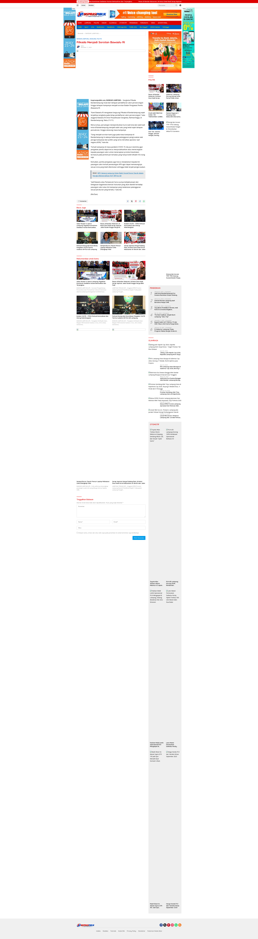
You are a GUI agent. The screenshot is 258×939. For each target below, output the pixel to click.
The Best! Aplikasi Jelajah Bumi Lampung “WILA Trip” (164, 316)
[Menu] (78, 5)
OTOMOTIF (123, 23)
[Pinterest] (168, 925)
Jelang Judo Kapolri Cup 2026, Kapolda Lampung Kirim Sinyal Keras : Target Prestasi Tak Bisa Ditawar (170, 353)
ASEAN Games (155, 27)
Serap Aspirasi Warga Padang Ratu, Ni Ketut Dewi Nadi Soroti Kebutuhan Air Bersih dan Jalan (134, 247)
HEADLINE (93, 39)
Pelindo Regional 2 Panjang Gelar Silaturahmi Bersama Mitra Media (173, 115)
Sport (86, 27)
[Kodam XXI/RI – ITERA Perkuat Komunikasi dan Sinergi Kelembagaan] (135, 216)
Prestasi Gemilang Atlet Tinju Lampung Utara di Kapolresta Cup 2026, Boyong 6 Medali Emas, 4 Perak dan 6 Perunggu (170, 393)
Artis (92, 27)
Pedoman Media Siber (154, 931)
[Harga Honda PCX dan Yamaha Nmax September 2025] (173, 826)
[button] (176, 5)
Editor (82, 46)
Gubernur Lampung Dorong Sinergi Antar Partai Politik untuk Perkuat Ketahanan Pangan (173, 96)
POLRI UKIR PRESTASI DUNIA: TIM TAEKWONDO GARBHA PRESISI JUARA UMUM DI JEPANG (155, 115)
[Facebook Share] (127, 201)
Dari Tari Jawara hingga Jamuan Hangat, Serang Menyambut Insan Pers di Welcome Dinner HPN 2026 (156, 133)
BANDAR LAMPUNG (83, 39)
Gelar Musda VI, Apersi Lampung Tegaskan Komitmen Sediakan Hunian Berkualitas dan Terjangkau (87, 225)
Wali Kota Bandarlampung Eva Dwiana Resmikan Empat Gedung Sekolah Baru (165, 294)
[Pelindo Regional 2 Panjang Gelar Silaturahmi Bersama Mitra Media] (173, 107)
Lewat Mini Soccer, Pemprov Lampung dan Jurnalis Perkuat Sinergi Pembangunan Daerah (170, 416)
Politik (80, 27)
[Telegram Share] (139, 201)
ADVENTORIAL (162, 23)
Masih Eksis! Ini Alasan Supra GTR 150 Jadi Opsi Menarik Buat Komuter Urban (156, 905)
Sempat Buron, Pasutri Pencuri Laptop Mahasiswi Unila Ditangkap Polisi (110, 247)
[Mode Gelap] (180, 5)
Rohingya (166, 27)
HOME (80, 23)
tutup (73, 8)
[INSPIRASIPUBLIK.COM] (92, 14)
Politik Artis (133, 27)
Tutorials (113, 931)
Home (83, 5)
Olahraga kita (122, 27)
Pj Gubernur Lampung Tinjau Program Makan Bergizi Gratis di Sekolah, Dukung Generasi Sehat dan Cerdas (166, 330)
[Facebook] (161, 925)
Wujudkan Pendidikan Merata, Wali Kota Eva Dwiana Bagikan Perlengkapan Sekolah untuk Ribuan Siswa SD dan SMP (166, 308)
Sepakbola (110, 27)
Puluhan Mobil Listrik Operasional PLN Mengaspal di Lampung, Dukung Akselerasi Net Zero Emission (156, 744)
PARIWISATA (144, 23)
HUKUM (104, 23)
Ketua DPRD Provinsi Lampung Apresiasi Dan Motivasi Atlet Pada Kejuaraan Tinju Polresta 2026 (170, 405)
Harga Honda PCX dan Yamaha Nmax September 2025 (172, 905)
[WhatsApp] (176, 925)
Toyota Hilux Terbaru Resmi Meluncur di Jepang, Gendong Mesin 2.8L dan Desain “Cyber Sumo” (156, 583)
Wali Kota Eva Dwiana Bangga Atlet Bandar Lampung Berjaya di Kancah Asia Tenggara (170, 379)
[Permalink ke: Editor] (78, 46)
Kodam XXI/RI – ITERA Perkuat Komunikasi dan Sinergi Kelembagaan (173, 1)
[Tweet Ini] (131, 201)
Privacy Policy (131, 931)
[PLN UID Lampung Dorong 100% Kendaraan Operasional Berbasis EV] (173, 504)
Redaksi (91, 5)
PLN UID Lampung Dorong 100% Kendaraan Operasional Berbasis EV (172, 583)
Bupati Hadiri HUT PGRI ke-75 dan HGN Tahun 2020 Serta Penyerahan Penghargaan (166, 323)
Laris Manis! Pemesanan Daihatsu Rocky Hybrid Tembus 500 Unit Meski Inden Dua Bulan (172, 744)
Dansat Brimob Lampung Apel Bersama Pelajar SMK (164, 301)
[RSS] (179, 925)
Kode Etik (121, 931)
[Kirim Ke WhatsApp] (143, 201)
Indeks (98, 931)
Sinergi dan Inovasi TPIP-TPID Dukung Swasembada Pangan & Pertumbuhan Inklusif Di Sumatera (173, 276)
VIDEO (153, 23)
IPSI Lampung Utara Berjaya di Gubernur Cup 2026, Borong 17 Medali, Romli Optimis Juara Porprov (170, 367)
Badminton (100, 27)
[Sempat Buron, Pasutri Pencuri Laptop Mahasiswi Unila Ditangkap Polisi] (111, 238)
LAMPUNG (88, 23)
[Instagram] (172, 925)
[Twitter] (164, 925)
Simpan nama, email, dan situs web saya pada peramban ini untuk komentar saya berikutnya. (108, 533)
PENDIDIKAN (134, 23)
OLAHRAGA (113, 23)
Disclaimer (141, 931)
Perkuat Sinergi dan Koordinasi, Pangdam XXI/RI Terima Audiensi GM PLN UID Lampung (87, 247)
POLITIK (96, 23)
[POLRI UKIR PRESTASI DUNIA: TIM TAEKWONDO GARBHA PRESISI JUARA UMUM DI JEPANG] (156, 107)
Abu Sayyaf (143, 27)
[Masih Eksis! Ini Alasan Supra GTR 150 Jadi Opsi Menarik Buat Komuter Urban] (157, 826)
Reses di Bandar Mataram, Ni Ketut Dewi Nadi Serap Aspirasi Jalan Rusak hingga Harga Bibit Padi (108, 1)
